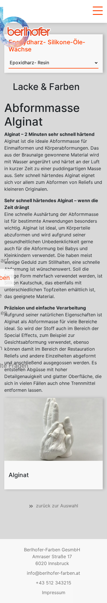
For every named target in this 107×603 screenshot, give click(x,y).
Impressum (53, 592)
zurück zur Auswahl (57, 505)
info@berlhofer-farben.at (53, 573)
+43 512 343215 (53, 583)
